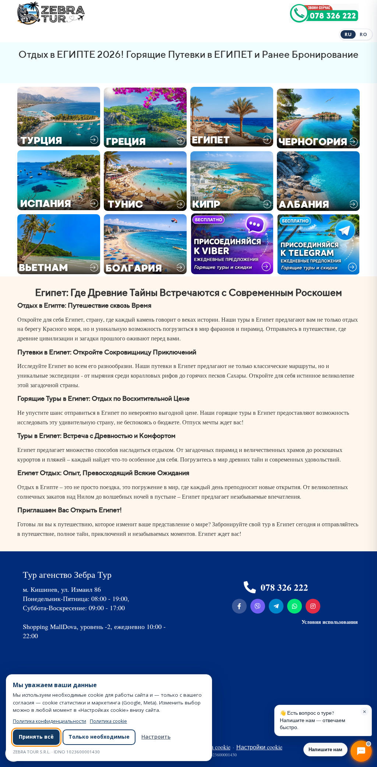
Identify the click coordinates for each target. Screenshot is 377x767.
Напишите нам (325, 749)
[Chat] (361, 751)
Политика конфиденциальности (49, 721)
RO (363, 34)
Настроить (155, 736)
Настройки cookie (259, 747)
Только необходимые (99, 736)
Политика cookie (108, 721)
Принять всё (36, 736)
